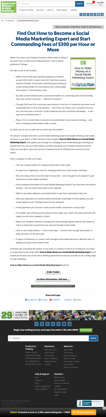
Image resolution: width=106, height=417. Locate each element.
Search (79, 4)
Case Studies (68, 364)
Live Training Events (32, 361)
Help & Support (62, 10)
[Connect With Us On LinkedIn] (91, 14)
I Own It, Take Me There (91, 27)
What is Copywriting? (42, 386)
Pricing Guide (49, 356)
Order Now (75, 27)
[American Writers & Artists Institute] (8, 7)
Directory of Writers (71, 367)
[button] (90, 3)
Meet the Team (69, 359)
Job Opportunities (60, 389)
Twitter (44, 299)
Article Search (50, 353)
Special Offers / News (33, 364)
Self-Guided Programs (33, 358)
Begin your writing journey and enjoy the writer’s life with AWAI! (53, 330)
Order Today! (53, 272)
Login (56, 395)
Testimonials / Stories (71, 362)
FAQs (37, 383)
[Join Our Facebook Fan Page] (81, 14)
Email (78, 299)
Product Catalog (31, 352)
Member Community (61, 383)
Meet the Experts (70, 356)
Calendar (57, 386)
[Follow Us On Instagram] (95, 14)
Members (74, 10)
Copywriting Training (32, 355)
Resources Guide (51, 350)
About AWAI (68, 350)
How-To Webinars (51, 359)
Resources (40, 10)
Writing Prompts (50, 362)
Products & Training (26, 10)
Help (36, 377)
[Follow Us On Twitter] (84, 14)
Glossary (48, 364)
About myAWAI (59, 380)
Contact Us (39, 380)
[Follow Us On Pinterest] (88, 14)
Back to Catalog (62, 27)
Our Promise (68, 353)
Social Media (10, 21)
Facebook (32, 299)
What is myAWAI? (41, 389)
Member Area (59, 377)
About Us (50, 10)
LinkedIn (68, 299)
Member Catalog (60, 392)
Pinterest (56, 299)
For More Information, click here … (53, 279)
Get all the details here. (84, 412)
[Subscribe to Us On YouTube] (98, 14)
